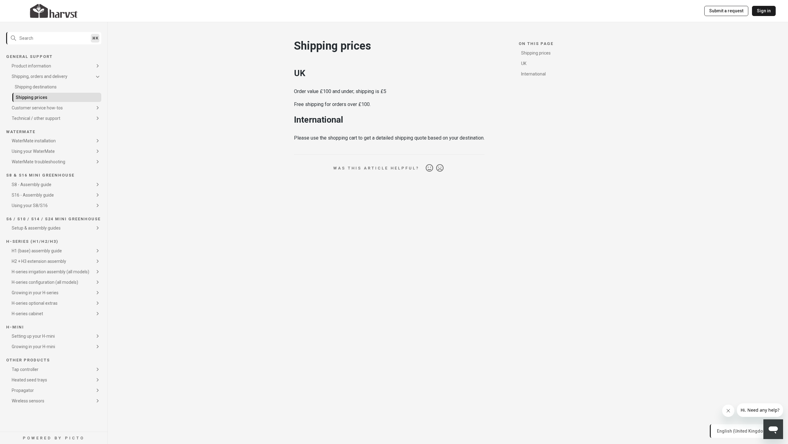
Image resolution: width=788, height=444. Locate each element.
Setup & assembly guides (36, 228)
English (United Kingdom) (743, 430)
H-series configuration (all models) (45, 282)
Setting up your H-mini (33, 336)
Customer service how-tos (37, 107)
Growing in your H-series (35, 292)
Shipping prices (31, 97)
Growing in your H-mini (33, 346)
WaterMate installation (34, 140)
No (440, 168)
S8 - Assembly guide (31, 184)
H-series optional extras (35, 303)
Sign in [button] (764, 10)
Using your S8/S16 (30, 205)
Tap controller (25, 369)
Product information (31, 65)
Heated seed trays (29, 379)
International (533, 73)
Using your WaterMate (33, 151)
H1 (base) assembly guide (37, 250)
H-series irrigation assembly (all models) (50, 271)
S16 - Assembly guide (33, 195)
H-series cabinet (27, 313)
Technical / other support (36, 118)
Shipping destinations (36, 86)
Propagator (23, 390)
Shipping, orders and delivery (39, 76)
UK (523, 63)
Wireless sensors (28, 400)
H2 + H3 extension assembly (39, 261)
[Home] (54, 11)
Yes (429, 168)
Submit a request (726, 10)
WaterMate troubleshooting (38, 161)
